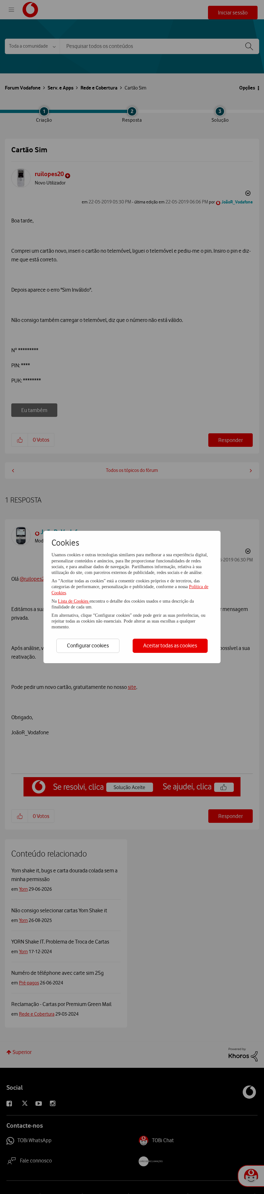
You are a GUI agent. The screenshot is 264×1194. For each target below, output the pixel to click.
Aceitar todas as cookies (170, 645)
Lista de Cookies (74, 601)
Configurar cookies (88, 645)
